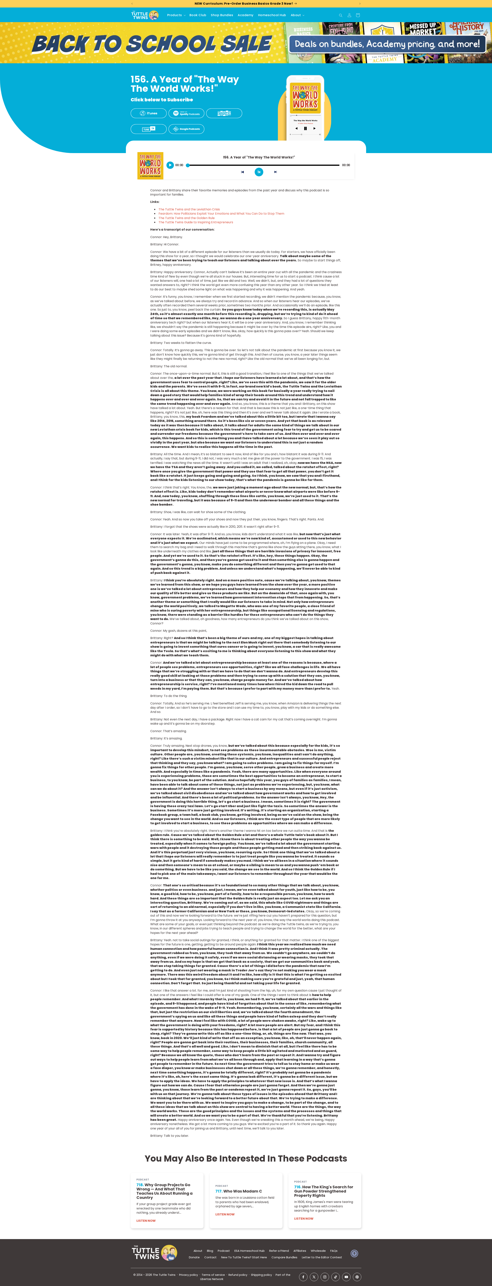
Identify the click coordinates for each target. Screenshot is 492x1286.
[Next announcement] (360, 3)
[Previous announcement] (132, 3)
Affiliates (299, 1251)
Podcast (224, 1251)
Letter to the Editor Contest (322, 1257)
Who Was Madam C (238, 1191)
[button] (176, 15)
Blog (210, 1251)
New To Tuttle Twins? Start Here (244, 1257)
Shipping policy (261, 1275)
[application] (259, 164)
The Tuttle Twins (164, 1275)
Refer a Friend (279, 1251)
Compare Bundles (284, 1257)
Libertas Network (211, 1279)
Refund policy (238, 1275)
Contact (210, 1257)
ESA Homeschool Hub (249, 1251)
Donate (194, 1257)
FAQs (333, 1251)
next (277, 173)
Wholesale (318, 1251)
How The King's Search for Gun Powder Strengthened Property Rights (323, 1191)
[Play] (170, 165)
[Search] (341, 15)
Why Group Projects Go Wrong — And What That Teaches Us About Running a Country (164, 1191)
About (198, 1251)
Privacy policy (188, 1275)
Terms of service (213, 1275)
